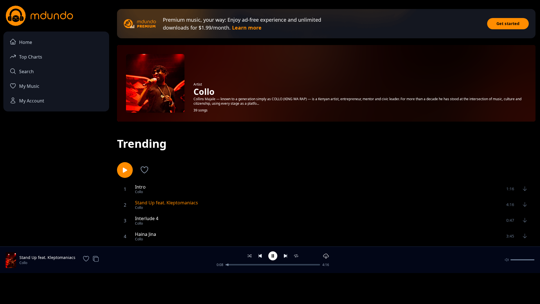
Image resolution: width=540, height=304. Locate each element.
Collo (23, 262)
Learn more (247, 27)
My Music (29, 86)
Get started (507, 23)
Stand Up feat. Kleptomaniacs (47, 257)
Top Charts (30, 57)
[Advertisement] (270, 288)
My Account (31, 101)
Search (26, 71)
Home (25, 42)
